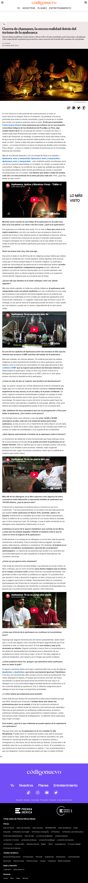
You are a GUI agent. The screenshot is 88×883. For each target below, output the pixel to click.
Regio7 (43, 844)
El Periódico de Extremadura (72, 832)
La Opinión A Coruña (11, 840)
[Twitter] (79, 108)
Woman (25, 878)
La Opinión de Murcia (28, 840)
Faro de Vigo (29, 836)
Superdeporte (60, 844)
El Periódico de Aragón (21, 832)
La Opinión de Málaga (47, 840)
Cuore (5, 878)
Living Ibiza (52, 861)
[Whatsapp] (74, 108)
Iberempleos (61, 857)
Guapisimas (49, 857)
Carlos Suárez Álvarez (12, 125)
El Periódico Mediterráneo (12, 836)
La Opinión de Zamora (65, 840)
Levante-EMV (19, 844)
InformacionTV (19, 869)
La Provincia (7, 844)
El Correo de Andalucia (11, 848)
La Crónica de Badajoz (44, 836)
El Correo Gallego (74, 844)
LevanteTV (7, 869)
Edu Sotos (7, 43)
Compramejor (28, 857)
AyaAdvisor (7, 672)
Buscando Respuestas (11, 857)
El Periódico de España (40, 832)
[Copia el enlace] (69, 108)
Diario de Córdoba (23, 828)
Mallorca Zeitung (33, 844)
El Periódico (55, 832)
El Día (76, 828)
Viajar (18, 878)
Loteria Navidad (74, 857)
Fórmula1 (39, 857)
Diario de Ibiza (38, 828)
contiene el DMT (9, 367)
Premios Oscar (32, 861)
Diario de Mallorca (64, 828)
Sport (50, 844)
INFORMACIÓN (50, 828)
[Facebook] (84, 108)
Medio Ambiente (64, 861)
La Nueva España (61, 836)
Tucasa (42, 861)
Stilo (12, 878)
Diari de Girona (8, 828)
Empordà (6, 832)
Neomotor (7, 861)
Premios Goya (19, 861)
